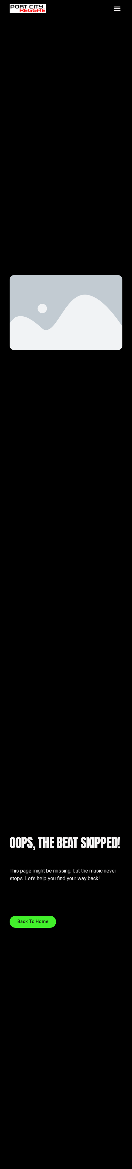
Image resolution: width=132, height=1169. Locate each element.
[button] (117, 8)
